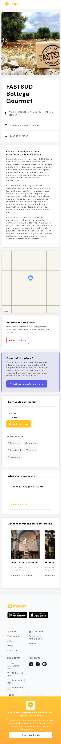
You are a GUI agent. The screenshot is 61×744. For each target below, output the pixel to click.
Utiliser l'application (30, 735)
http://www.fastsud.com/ (23, 125)
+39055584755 (17, 135)
